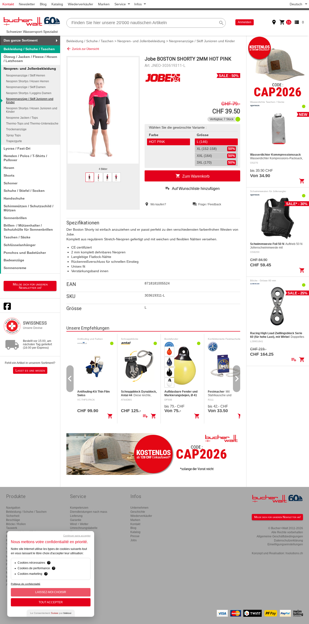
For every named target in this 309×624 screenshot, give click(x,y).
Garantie (75, 520)
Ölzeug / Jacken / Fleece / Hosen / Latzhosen (30, 59)
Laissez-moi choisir (50, 592)
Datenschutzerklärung (288, 540)
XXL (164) (216, 156)
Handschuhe (14, 198)
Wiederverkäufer (80, 4)
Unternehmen (139, 507)
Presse (135, 536)
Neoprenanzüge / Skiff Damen (26, 87)
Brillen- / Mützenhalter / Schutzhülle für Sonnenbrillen (28, 227)
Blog (43, 4)
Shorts (9, 175)
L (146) (202, 142)
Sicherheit (12, 516)
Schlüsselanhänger (19, 245)
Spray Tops (13, 135)
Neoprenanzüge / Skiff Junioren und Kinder (29, 100)
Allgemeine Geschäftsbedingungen (280, 536)
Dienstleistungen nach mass (88, 511)
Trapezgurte (14, 141)
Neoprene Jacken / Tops (22, 117)
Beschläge (13, 520)
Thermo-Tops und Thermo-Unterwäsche (32, 123)
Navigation (13, 507)
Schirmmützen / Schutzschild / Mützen (28, 208)
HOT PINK (157, 142)
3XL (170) (216, 162)
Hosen (9, 168)
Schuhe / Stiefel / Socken (24, 191)
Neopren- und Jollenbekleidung (141, 41)
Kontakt (8, 4)
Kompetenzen (79, 507)
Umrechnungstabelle (84, 528)
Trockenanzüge (16, 129)
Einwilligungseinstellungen (285, 544)
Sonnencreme (15, 268)
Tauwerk (11, 528)
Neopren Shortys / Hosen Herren (27, 81)
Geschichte (137, 511)
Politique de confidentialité (25, 583)
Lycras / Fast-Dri (17, 148)
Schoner (10, 183)
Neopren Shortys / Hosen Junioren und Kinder (31, 110)
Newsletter (27, 4)
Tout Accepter (51, 602)
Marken (104, 4)
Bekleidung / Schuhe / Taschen (29, 49)
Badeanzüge (14, 260)
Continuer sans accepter (77, 535)
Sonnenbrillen (15, 218)
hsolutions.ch (294, 553)
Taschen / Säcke (17, 237)
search (221, 23)
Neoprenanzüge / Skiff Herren (25, 75)
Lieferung (76, 516)
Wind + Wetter (79, 524)
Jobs (133, 540)
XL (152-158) (216, 149)
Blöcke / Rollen (16, 524)
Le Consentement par (50, 613)
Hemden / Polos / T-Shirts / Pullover (25, 158)
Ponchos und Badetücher (25, 253)
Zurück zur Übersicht (82, 48)
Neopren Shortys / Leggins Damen (28, 93)
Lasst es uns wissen (30, 370)
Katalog (57, 4)
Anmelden (244, 22)
